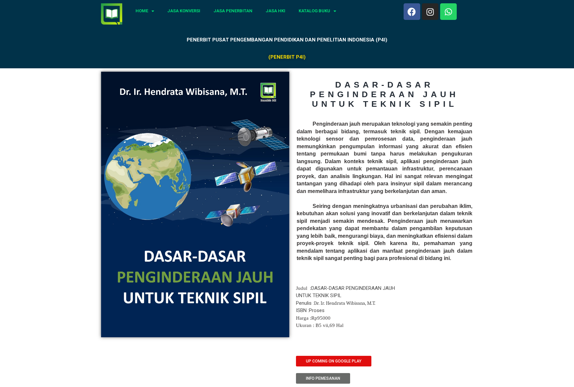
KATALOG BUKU (314, 10)
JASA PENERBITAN (233, 10)
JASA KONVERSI (183, 10)
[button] (333, 361)
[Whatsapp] (448, 11)
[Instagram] (430, 11)
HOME (142, 10)
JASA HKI (275, 10)
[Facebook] (412, 11)
